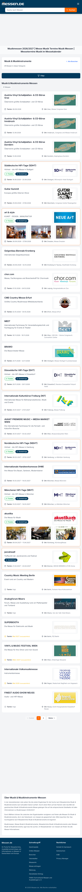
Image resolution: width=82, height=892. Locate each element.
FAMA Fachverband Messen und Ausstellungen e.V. (40, 879)
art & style (9, 212)
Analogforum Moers (14, 599)
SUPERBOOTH (11, 622)
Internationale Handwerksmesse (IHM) (24, 466)
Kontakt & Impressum (63, 847)
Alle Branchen (73, 61)
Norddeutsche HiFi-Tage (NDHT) (20, 443)
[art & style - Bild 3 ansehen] (66, 232)
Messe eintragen (35, 866)
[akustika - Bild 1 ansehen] (16, 533)
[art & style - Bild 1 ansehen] (16, 232)
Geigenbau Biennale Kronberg (19, 251)
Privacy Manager (62, 858)
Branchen (32, 855)
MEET (7, 321)
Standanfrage (23, 174)
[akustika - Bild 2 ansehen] (41, 533)
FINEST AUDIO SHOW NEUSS (19, 692)
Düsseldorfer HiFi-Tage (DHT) (19, 370)
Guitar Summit (11, 189)
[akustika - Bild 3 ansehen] (66, 533)
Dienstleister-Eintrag (36, 874)
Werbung (32, 870)
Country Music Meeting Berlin (19, 575)
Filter (43, 76)
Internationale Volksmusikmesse (21, 669)
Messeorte (32, 862)
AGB (57, 855)
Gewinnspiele (33, 847)
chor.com (9, 274)
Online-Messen (34, 851)
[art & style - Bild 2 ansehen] (41, 232)
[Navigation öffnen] (78, 4)
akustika (8, 513)
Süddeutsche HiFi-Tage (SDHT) (20, 165)
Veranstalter (33, 858)
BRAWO (8, 346)
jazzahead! (9, 552)
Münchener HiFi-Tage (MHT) (18, 490)
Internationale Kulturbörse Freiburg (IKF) (25, 396)
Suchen (72, 10)
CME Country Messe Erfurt (18, 297)
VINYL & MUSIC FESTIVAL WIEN (20, 646)
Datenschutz (60, 851)
